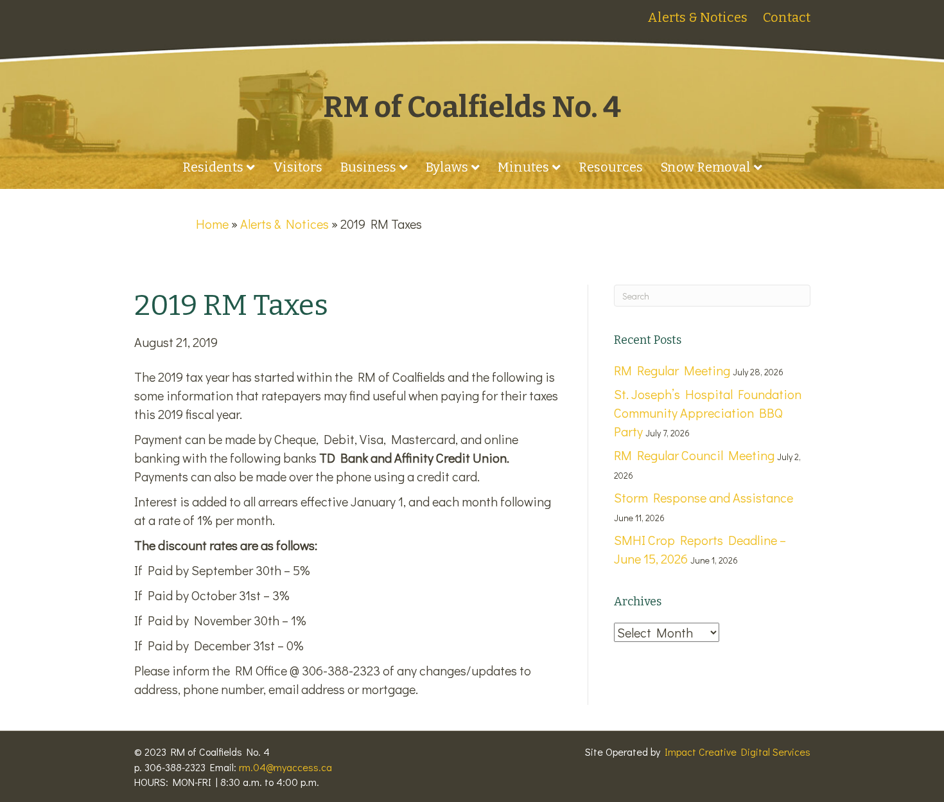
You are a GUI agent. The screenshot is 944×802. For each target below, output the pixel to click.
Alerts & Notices (697, 17)
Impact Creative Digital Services (737, 751)
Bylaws (447, 167)
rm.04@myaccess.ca (285, 767)
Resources (611, 167)
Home (212, 223)
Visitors (297, 167)
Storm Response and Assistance (703, 497)
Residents (212, 167)
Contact (786, 17)
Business (368, 167)
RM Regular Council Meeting (694, 455)
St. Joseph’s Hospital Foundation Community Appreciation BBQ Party (707, 413)
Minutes (523, 167)
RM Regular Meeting (672, 370)
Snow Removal (706, 167)
